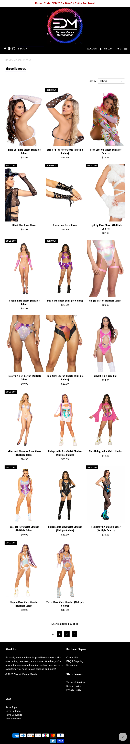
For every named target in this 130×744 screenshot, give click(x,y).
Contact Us (72, 657)
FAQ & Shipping (74, 661)
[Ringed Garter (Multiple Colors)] (106, 268)
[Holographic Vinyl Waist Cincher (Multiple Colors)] (65, 494)
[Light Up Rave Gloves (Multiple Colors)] (106, 192)
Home (8, 60)
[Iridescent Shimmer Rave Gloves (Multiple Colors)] (24, 419)
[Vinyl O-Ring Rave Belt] (106, 343)
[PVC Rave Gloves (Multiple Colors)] (65, 268)
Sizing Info (72, 665)
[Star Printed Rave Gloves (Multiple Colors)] (65, 117)
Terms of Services (75, 682)
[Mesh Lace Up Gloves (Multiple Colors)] (106, 117)
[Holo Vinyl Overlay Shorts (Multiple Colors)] (65, 343)
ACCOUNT (93, 48)
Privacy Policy (73, 689)
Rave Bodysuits (13, 714)
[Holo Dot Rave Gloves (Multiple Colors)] (24, 117)
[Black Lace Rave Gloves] (65, 192)
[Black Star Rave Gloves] (24, 192)
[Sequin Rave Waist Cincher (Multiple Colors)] (24, 570)
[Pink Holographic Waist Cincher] (106, 419)
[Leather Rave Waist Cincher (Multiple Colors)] (24, 494)
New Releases (13, 718)
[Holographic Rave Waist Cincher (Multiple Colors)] (65, 419)
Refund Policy (73, 686)
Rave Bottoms (12, 711)
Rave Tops (11, 707)
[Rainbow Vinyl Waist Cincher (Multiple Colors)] (106, 494)
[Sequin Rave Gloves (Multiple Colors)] (24, 268)
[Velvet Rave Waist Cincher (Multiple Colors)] (65, 570)
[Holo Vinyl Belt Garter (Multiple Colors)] (24, 343)
